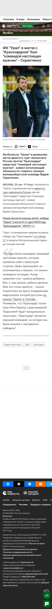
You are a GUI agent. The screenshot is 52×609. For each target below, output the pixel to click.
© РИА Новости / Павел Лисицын (15, 139)
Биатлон (36, 500)
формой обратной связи (37, 574)
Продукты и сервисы (40, 504)
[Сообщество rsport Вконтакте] (29, 484)
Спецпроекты (9, 504)
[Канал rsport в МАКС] (8, 484)
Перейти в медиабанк (38, 139)
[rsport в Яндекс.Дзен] (19, 484)
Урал (27, 344)
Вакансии (7, 516)
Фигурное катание (21, 500)
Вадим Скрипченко (12, 344)
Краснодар (39, 344)
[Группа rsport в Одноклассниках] (40, 484)
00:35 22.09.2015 (10, 39)
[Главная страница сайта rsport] (16, 26)
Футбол (6, 500)
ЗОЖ (45, 500)
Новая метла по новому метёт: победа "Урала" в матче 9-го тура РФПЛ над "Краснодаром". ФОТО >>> (26, 222)
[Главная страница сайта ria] (3, 26)
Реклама (23, 504)
